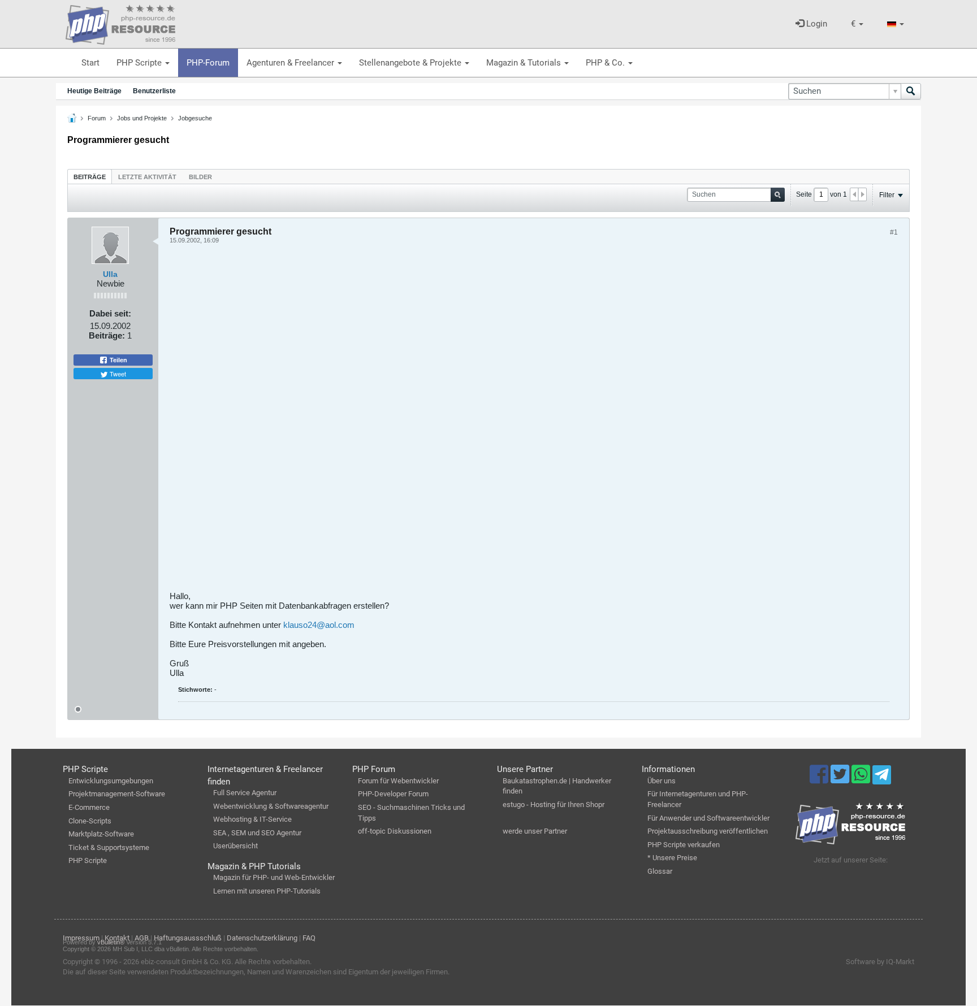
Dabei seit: (110, 313)
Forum (97, 118)
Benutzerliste (154, 91)
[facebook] (820, 779)
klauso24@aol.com (319, 625)
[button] (857, 24)
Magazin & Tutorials (524, 63)
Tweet (117, 373)
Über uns (661, 781)
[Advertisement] (509, 421)
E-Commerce (89, 807)
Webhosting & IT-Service (252, 819)
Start (90, 63)
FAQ (308, 938)
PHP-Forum (208, 63)
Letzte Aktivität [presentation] (147, 177)
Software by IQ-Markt (880, 961)
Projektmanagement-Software (116, 794)
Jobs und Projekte (142, 118)
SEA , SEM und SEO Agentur (257, 833)
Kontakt (117, 938)
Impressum (81, 938)
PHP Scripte (140, 63)
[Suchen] (911, 91)
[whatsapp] (861, 779)
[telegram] (881, 778)
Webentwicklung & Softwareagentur (270, 806)
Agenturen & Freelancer (291, 63)
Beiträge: (107, 335)
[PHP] (120, 23)
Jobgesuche (195, 118)
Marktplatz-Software (101, 834)
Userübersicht (235, 846)
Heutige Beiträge (94, 91)
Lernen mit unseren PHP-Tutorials (267, 891)
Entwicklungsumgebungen (110, 781)
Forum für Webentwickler (398, 781)
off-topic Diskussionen (394, 831)
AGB (142, 938)
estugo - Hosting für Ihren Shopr (553, 804)
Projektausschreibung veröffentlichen (707, 831)
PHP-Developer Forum (393, 794)
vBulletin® (110, 942)
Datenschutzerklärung (262, 938)
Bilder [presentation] (200, 177)
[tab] (89, 176)
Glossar (659, 871)
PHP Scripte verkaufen (683, 844)
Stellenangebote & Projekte (411, 63)
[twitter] (841, 779)
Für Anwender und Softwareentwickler (708, 818)
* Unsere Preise (672, 857)
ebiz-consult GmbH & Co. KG (186, 961)
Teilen (117, 360)
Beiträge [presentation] (90, 177)
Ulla (110, 274)
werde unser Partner (535, 831)
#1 (894, 232)
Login (815, 24)
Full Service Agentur (244, 792)
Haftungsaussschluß (188, 938)
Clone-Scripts (89, 821)
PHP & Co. (606, 63)
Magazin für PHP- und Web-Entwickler (274, 877)
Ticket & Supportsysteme (108, 847)
